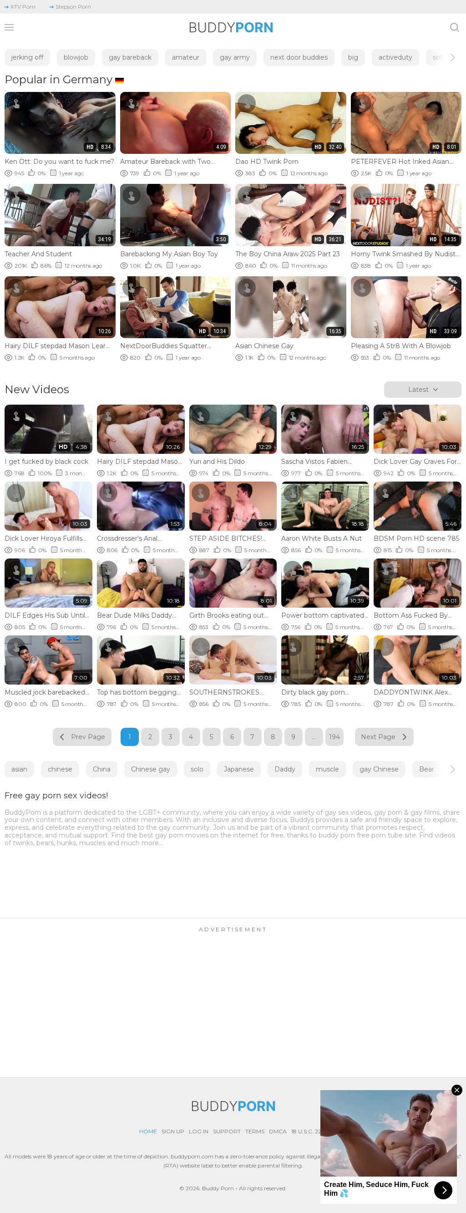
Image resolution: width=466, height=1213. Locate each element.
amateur (185, 57)
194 (334, 737)
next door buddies (299, 57)
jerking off (27, 57)
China (102, 769)
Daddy (284, 769)
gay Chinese (379, 769)
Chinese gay (150, 769)
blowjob (76, 57)
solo (197, 769)
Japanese (239, 769)
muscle (327, 769)
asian (19, 769)
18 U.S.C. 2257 (309, 1131)
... (314, 737)
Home (148, 1131)
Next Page (378, 737)
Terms (254, 1131)
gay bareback (130, 57)
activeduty (395, 57)
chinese (60, 769)
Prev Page (88, 737)
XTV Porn (22, 6)
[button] (444, 57)
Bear (426, 769)
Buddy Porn (218, 1188)
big (353, 57)
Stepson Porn (73, 6)
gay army (235, 57)
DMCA (278, 1131)
